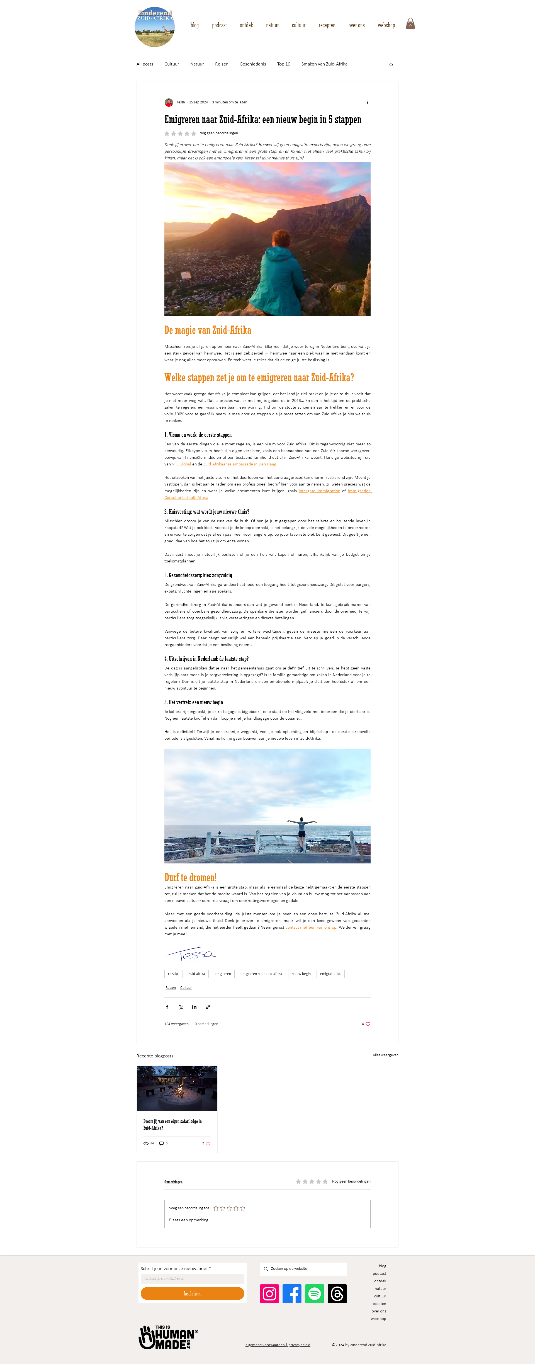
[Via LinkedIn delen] (194, 1006)
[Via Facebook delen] (167, 1006)
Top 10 (283, 64)
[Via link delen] (208, 1006)
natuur (380, 1289)
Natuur (197, 64)
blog (382, 1266)
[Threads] (337, 1293)
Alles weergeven (385, 1055)
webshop (378, 1319)
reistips (173, 974)
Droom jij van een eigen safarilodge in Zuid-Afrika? (173, 1124)
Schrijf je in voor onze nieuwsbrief (176, 1268)
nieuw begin (301, 974)
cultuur (380, 1296)
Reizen (221, 64)
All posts (145, 64)
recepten (378, 1304)
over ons (379, 1311)
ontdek (380, 1281)
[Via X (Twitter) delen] (180, 1006)
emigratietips (330, 974)
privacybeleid (299, 1345)
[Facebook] (292, 1293)
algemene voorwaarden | (266, 1345)
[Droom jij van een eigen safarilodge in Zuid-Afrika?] (177, 1088)
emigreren (223, 974)
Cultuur (171, 64)
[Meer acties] (367, 102)
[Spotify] (314, 1293)
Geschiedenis (253, 64)
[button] (410, 23)
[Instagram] (269, 1293)
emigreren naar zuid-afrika (261, 974)
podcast (379, 1274)
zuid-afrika (197, 974)
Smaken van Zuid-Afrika (324, 64)
